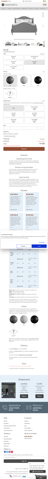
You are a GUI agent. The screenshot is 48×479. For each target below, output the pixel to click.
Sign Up (24, 461)
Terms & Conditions (8, 430)
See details (42, 139)
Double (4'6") (13, 62)
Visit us (24, 396)
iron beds (32, 338)
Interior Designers (28, 430)
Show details (41, 242)
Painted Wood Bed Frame (9, 51)
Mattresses (6, 446)
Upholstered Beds (8, 438)
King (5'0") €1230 (34, 114)
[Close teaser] (35, 475)
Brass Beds (6, 441)
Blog (25, 425)
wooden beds (32, 310)
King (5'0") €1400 (14, 114)
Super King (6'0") (13, 67)
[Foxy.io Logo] (15, 476)
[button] (43, 26)
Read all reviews (27, 438)
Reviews (5, 421)
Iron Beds (6, 436)
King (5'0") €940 (34, 121)
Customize (23, 246)
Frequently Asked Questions (10, 425)
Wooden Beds (7, 443)
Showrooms (27, 423)
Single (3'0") (13, 57)
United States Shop (39, 471)
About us (26, 421)
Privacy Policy (7, 428)
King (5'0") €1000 (13, 121)
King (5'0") (34, 62)
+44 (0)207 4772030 (24, 392)
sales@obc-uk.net (37, 408)
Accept (39, 246)
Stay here (38, 475)
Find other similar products (9, 136)
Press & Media (27, 428)
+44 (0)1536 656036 (39, 392)
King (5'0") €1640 (34, 108)
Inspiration (6, 423)
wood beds (13, 309)
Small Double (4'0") (34, 57)
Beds (25, 468)
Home (16, 468)
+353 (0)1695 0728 (14, 408)
